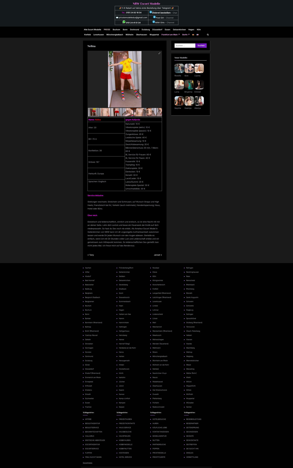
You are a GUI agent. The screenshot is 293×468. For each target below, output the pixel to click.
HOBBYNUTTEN (125, 449)
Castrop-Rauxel (91, 335)
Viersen (189, 339)
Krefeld (87, 34)
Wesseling (190, 369)
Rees (188, 276)
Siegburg (189, 310)
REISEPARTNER (192, 423)
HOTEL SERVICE (125, 457)
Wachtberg (190, 348)
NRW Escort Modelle (146, 3)
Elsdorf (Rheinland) (92, 373)
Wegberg (189, 356)
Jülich (121, 386)
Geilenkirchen (124, 272)
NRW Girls (159, 22)
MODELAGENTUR (159, 436)
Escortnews (87, 463)
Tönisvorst (190, 327)
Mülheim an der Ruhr (161, 365)
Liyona (197, 75)
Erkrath (88, 394)
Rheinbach (190, 285)
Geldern (122, 276)
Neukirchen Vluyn (160, 373)
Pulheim (156, 403)
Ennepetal (89, 382)
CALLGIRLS (89, 436)
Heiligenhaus (124, 331)
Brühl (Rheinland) (92, 331)
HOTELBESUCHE (159, 419)
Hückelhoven (124, 369)
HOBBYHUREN (124, 440)
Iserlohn (122, 377)
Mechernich (157, 327)
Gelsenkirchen (179, 29)
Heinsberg (123, 335)
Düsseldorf (157, 29)
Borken (88, 318)
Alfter (87, 272)
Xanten (189, 407)
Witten (188, 390)
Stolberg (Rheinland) (194, 322)
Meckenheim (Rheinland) (162, 331)
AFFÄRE (88, 419)
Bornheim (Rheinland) (93, 322)
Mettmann (157, 348)
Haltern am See (125, 314)
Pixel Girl (160, 18)
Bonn (125, 29)
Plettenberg (157, 398)
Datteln (88, 339)
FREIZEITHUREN (125, 419)
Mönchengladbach (114, 34)
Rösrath (189, 293)
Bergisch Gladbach (92, 297)
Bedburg (88, 289)
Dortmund (134, 29)
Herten (121, 356)
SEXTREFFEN (191, 444)
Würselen (190, 403)
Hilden (121, 365)
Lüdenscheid (158, 314)
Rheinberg (190, 289)
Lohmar (156, 310)
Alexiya (197, 108)
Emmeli (197, 92)
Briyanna (188, 92)
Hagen (191, 29)
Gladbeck (122, 289)
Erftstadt (88, 386)
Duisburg (146, 29)
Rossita (178, 75)
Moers (155, 352)
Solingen (189, 314)
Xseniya (187, 108)
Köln (199, 29)
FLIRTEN (88, 453)
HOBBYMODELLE (125, 444)
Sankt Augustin (192, 297)
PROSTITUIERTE (159, 457)
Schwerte (190, 306)
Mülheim (129, 34)
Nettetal (156, 369)
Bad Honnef (89, 280)
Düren (87, 365)
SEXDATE (190, 436)
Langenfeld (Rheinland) (162, 293)
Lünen (155, 318)
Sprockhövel (191, 318)
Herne (121, 352)
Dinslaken (89, 344)
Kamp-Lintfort (124, 398)
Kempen (122, 403)
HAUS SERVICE (125, 427)
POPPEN (156, 449)
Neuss (155, 377)
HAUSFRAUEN (124, 436)
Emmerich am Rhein (93, 377)
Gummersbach (124, 301)
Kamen (121, 394)
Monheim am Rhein (160, 361)
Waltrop (189, 352)
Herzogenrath (124, 361)
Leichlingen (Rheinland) (162, 297)
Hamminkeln (124, 322)
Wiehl (188, 377)
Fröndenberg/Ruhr (126, 268)
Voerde (189, 344)
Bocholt (88, 306)
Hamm (121, 318)
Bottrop (88, 327)
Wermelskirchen (192, 361)
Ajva (186, 75)
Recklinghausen (192, 272)
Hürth (121, 373)
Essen (167, 29)
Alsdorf (88, 276)
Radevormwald (158, 407)
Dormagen (89, 348)
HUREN (155, 423)
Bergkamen (89, 301)
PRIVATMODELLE (159, 453)
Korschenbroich (159, 285)
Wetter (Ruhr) (191, 373)
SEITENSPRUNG (192, 427)
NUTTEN (156, 440)
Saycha (178, 108)
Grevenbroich (124, 297)
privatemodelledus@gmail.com (133, 17)
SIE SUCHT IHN (192, 449)
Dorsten (88, 352)
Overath (156, 394)
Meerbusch (157, 335)
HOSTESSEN (124, 453)
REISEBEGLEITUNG (193, 419)
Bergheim (89, 293)
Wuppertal (154, 34)
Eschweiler (89, 398)
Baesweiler (89, 285)
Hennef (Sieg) (124, 344)
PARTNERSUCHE (159, 444)
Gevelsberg (123, 285)
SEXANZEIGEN (192, 432)
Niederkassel (158, 382)
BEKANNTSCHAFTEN (93, 432)
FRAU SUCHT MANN (93, 457)
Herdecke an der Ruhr (127, 348)
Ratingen (189, 268)
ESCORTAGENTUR (92, 444)
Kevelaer (156, 268)
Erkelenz (88, 390)
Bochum (116, 29)
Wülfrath (189, 394)
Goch (121, 293)
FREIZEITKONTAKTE (127, 423)
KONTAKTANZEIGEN (161, 432)
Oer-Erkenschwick (160, 390)
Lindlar (155, 306)
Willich (189, 382)
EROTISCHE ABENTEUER (95, 440)
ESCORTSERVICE (92, 449)
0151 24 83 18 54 (133, 12)
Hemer (121, 339)
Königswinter (158, 280)
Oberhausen (141, 34)
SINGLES (189, 453)
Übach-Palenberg (193, 331)
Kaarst (121, 390)
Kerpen (121, 407)
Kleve (155, 272)
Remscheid (190, 280)
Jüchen (122, 382)
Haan (121, 306)
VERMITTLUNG (192, 457)
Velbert (189, 335)
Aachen (88, 268)
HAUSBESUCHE (125, 432)
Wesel (188, 365)
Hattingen (123, 327)
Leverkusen (98, 34)
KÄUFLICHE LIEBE (160, 427)
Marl (154, 322)
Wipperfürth (191, 386)
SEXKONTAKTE (192, 440)
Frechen (88, 407)
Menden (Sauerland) (160, 344)
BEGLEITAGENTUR (92, 423)
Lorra (177, 92)
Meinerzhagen (158, 339)
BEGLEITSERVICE (92, 427)
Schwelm (189, 301)
